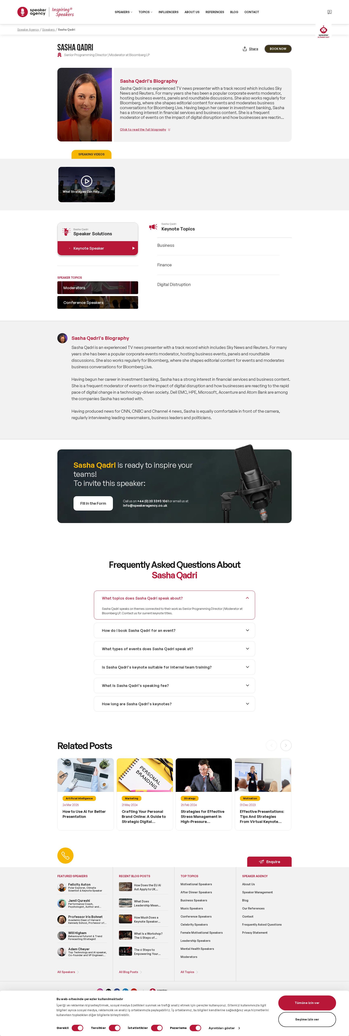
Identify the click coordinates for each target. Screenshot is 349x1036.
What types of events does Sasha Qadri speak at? (147, 649)
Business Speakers (194, 900)
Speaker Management (257, 892)
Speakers (48, 29)
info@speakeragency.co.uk (145, 505)
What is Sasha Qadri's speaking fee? (135, 685)
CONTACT (251, 12)
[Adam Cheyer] (61, 955)
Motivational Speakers (196, 884)
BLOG (234, 12)
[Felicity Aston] (61, 891)
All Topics (187, 972)
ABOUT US (192, 12)
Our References (253, 908)
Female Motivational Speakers (202, 932)
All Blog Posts (128, 972)
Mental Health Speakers (197, 948)
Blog (245, 900)
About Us (248, 884)
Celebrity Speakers (194, 924)
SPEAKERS (122, 12)
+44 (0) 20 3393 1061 (153, 501)
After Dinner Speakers (196, 892)
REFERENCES (215, 12)
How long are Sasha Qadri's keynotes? (137, 704)
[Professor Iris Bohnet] (61, 923)
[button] (286, 745)
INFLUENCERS (169, 12)
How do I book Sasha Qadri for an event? (139, 630)
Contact (247, 916)
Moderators (189, 957)
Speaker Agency (28, 29)
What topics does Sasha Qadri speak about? (142, 598)
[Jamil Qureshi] (61, 907)
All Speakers (66, 972)
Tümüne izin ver (307, 1003)
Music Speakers (192, 908)
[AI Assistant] (323, 32)
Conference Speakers (196, 916)
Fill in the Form (93, 503)
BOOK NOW (278, 48)
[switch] (114, 1028)
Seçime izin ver (307, 1019)
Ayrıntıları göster (222, 1028)
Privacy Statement (255, 932)
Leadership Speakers (195, 940)
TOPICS (144, 12)
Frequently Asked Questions (262, 924)
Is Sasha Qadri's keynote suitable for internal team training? (157, 667)
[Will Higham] (61, 939)
